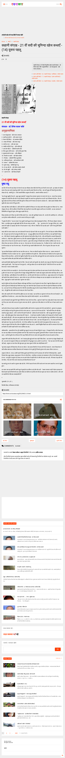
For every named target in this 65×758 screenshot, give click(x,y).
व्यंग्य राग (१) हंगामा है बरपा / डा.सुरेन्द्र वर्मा (26, 557)
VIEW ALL (58, 658)
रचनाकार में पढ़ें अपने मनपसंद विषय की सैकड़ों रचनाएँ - (28, 664)
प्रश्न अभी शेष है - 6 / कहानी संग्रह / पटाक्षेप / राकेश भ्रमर (47, 81)
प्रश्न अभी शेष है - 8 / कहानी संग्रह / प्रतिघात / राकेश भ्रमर (48, 74)
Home (3, 41)
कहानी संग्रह (16, 41)
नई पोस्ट (5, 440)
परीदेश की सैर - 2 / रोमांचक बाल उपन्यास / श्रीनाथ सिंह (28, 586)
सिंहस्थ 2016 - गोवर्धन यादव (23, 616)
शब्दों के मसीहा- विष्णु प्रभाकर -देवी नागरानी (26, 674)
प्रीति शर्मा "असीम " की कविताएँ (23, 723)
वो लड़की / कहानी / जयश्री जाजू (24, 567)
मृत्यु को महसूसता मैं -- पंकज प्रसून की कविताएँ (26, 693)
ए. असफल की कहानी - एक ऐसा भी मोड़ (14, 415)
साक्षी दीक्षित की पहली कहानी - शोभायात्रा (45, 415)
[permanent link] (6, 59)
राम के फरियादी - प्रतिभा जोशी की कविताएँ (25, 703)
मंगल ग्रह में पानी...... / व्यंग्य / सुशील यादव (26, 596)
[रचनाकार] (17, 4)
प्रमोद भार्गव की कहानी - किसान (42, 432)
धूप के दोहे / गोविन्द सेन (22, 606)
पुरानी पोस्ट (59, 440)
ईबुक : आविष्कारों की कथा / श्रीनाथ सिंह (11, 576)
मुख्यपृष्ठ (32, 440)
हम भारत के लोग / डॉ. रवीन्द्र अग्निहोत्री (11, 529)
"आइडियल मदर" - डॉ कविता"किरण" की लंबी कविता (27, 713)
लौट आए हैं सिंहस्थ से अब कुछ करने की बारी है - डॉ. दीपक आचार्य (30, 547)
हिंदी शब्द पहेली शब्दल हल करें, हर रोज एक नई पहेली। (14, 37)
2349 (16, 733)
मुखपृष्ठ (5, 748)
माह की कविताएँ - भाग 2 (22, 684)
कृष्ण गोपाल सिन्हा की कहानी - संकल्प (14, 432)
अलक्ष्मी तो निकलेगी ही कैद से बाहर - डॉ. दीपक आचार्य (28, 537)
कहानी (9, 41)
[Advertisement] (32, 19)
